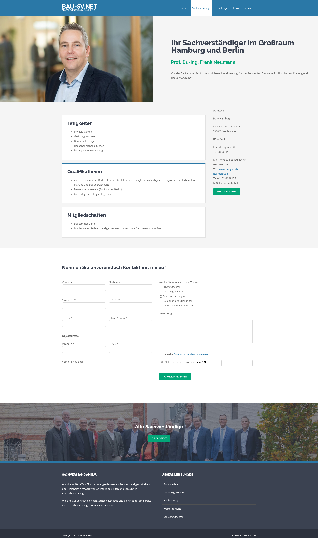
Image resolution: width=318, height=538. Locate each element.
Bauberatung (171, 500)
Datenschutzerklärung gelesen (190, 354)
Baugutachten (171, 484)
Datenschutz (250, 535)
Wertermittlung (172, 508)
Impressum (237, 535)
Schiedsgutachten (174, 516)
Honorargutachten (174, 492)
